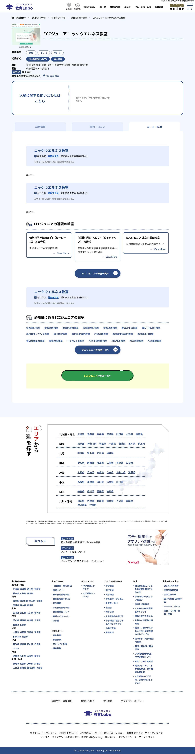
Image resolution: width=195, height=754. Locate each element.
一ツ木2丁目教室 (75, 340)
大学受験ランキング (89, 595)
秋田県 (119, 434)
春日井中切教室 (129, 327)
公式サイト (28, 47)
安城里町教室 (33, 327)
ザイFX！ (45, 737)
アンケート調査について (73, 551)
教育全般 (110, 611)
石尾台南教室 (101, 334)
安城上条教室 (110, 327)
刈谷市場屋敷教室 (98, 340)
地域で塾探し (90, 6)
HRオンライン (124, 737)
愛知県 (81, 462)
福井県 (110, 453)
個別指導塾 (115, 6)
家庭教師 (110, 632)
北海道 (81, 434)
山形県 (129, 434)
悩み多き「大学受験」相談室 (144, 640)
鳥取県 (81, 482)
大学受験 (110, 594)
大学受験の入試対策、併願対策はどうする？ (144, 679)
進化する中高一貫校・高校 (172, 612)
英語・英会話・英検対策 (144, 648)
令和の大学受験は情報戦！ (144, 622)
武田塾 (56, 620)
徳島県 (81, 491)
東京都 (81, 443)
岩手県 (100, 434)
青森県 (90, 434)
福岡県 (81, 501)
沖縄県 (93, 504)
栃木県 (131, 443)
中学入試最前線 (142, 604)
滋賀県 (131, 472)
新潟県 (81, 453)
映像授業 (57, 648)
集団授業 (57, 639)
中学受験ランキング (89, 587)
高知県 (110, 491)
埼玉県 (102, 443)
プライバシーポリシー (132, 701)
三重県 (110, 462)
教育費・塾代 (112, 603)
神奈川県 (91, 443)
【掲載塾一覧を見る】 (63, 585)
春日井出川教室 (145, 334)
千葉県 (112, 443)
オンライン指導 (60, 643)
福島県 (139, 434)
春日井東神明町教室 (122, 334)
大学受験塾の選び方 (115, 616)
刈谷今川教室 (118, 340)
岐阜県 (100, 462)
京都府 (100, 472)
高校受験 (110, 590)
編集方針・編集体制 (62, 701)
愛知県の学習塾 (39, 17)
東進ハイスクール (61, 616)
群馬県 (141, 443)
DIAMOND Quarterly (91, 737)
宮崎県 (129, 501)
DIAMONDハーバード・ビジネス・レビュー (102, 732)
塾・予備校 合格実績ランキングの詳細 (80, 542)
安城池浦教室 (51, 327)
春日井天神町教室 (81, 334)
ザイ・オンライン (154, 732)
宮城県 (110, 434)
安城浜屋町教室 (71, 327)
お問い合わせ (87, 701)
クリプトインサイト (144, 737)
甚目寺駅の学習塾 (79, 17)
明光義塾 (57, 603)
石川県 (100, 453)
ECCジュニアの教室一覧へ (95, 273)
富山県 (90, 453)
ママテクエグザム (172, 606)
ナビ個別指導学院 (61, 607)
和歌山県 (120, 472)
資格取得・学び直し (115, 598)
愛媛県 (100, 491)
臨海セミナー (59, 590)
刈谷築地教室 (154, 340)
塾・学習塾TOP (19, 17)
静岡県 (90, 462)
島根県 (90, 482)
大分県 (119, 501)
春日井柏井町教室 (151, 327)
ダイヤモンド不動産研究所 (65, 737)
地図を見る (53, 156)
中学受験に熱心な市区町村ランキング (115, 622)
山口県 (119, 482)
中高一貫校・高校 (143, 6)
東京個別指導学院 (61, 594)
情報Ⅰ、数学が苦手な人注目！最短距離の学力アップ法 (144, 631)
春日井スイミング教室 (37, 334)
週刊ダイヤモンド (68, 732)
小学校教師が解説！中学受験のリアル (144, 655)
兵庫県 (90, 472)
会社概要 (107, 701)
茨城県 (122, 443)
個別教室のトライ (61, 611)
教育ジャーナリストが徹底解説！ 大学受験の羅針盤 (144, 668)
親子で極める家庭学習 (173, 600)
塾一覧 (103, 6)
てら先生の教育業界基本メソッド (144, 610)
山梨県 (129, 462)
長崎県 (100, 501)
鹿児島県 (82, 504)
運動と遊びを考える (144, 616)
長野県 (119, 462)
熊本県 (110, 501)
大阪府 (81, 472)
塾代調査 (159, 6)
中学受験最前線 (171, 590)
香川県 (90, 491)
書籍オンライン (135, 732)
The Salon (110, 737)
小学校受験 (111, 628)
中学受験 (110, 585)
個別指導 (57, 635)
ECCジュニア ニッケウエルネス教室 (109, 17)
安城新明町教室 (91, 327)
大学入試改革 (170, 594)
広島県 (110, 482)
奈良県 (110, 472)
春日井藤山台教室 (35, 340)
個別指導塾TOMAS (61, 598)
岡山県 (100, 482)
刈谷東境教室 (136, 340)
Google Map (52, 75)
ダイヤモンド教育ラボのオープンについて (82, 561)
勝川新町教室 (60, 334)
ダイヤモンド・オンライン (43, 732)
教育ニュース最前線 (144, 661)
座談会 (127, 6)
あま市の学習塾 (58, 17)
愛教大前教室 (56, 340)
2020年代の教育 (171, 585)
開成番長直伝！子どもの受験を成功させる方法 (144, 589)
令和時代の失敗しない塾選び (144, 598)
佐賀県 (90, 501)
